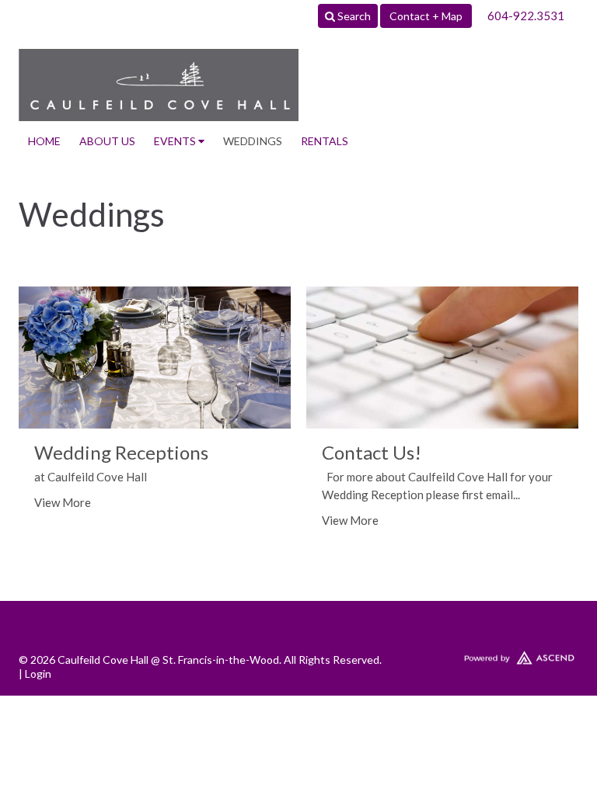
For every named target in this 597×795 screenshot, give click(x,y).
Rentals (324, 141)
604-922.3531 (525, 16)
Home (44, 141)
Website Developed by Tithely (490, 654)
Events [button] (176, 141)
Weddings (252, 141)
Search (353, 16)
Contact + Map (426, 16)
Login (38, 673)
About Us (107, 141)
